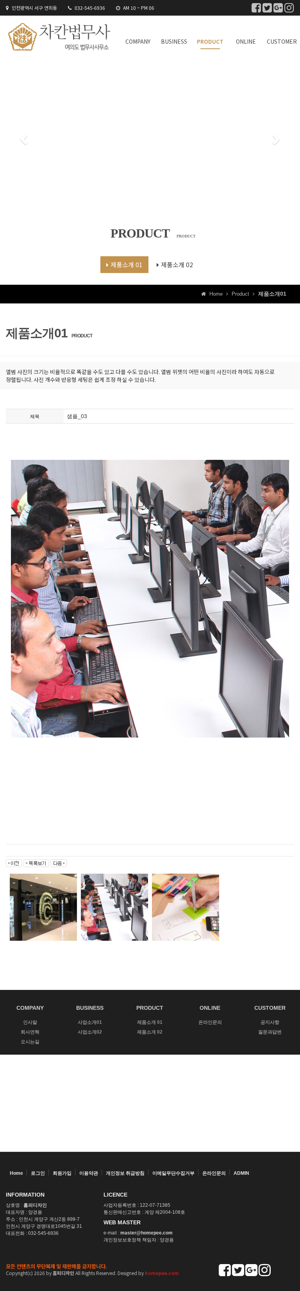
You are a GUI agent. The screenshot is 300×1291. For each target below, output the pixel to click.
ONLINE (246, 41)
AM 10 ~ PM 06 (138, 7)
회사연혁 (30, 1032)
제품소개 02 (177, 264)
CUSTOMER (282, 41)
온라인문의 (210, 1022)
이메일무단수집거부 (173, 1173)
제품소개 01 (127, 264)
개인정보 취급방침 (125, 1173)
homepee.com (162, 1273)
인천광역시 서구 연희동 (34, 7)
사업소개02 (90, 1032)
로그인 (38, 1173)
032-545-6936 (89, 7)
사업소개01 (90, 1022)
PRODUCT (210, 41)
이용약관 (88, 1173)
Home (16, 1173)
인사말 (30, 1022)
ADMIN (241, 1173)
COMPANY (137, 41)
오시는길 (30, 1042)
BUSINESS (174, 41)
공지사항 (270, 1022)
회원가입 (62, 1173)
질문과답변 (270, 1032)
